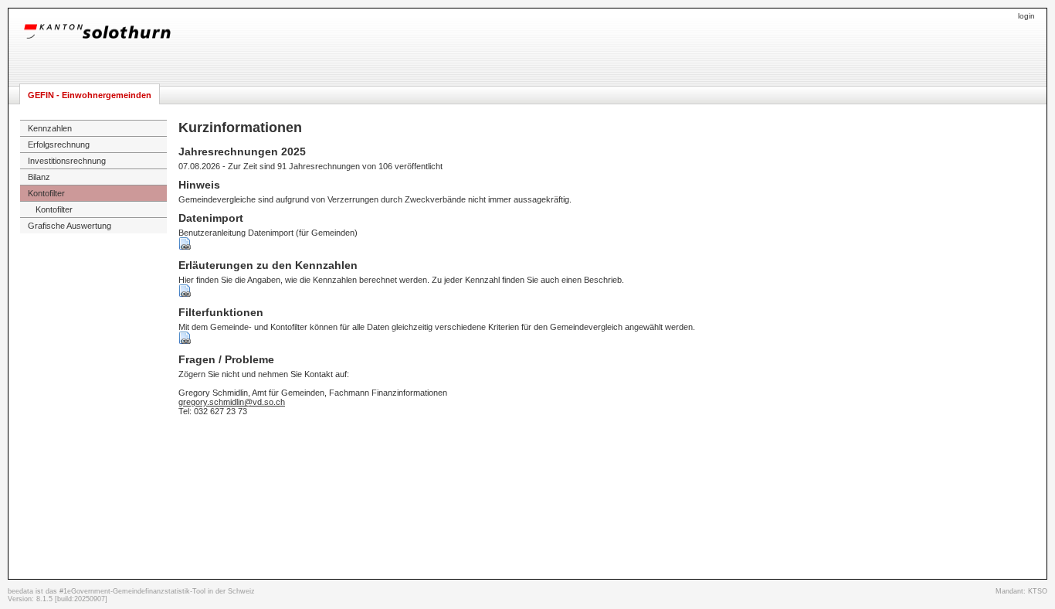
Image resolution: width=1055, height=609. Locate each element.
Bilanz (39, 177)
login (1026, 16)
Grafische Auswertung (69, 225)
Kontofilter (46, 193)
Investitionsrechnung (67, 160)
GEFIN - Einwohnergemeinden (89, 95)
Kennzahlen (50, 128)
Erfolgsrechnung (59, 144)
